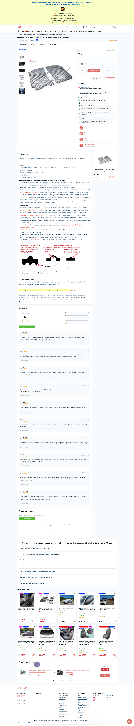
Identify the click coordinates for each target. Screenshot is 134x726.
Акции (99, 31)
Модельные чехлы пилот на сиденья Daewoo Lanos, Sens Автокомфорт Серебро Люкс (87, 643)
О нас (85, 138)
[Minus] (80, 71)
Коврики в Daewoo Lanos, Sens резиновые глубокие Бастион (46, 609)
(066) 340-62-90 (21, 696)
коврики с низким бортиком (38, 302)
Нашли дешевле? (80, 56)
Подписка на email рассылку (82, 708)
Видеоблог (30, 31)
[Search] (83, 27)
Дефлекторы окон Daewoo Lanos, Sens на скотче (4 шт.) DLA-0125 (26, 642)
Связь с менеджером (89, 144)
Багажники (62, 709)
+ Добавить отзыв (27, 327)
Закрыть (114, 12)
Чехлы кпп (61, 703)
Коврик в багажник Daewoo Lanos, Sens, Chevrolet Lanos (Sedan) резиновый (47, 643)
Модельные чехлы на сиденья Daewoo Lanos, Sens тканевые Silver (106, 643)
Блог (71, 31)
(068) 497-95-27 (21, 695)
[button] (22, 53)
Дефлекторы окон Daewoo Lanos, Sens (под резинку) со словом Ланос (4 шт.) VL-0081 (87, 610)
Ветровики (62, 699)
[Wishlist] (34, 595)
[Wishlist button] (113, 50)
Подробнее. (72, 290)
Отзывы (22, 31)
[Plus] (85, 71)
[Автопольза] (41, 687)
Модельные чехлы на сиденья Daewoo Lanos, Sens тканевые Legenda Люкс (66, 643)
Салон (21, 34)
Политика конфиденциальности (83, 705)
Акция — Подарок (82, 697)
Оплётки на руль (63, 711)
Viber (110, 697)
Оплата (86, 127)
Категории (49, 31)
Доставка (86, 132)
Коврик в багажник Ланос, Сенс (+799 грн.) (96, 64)
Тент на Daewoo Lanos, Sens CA (66, 608)
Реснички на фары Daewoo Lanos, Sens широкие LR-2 (107, 609)
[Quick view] (34, 593)
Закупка (80, 713)
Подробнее (64, 721)
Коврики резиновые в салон (29, 34)
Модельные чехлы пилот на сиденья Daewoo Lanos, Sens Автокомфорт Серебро (39, 671)
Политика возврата (82, 702)
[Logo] (22, 27)
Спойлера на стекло (64, 712)
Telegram (111, 695)
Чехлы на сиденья (63, 695)
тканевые (42, 189)
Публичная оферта (82, 700)
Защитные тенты (63, 705)
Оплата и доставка (61, 31)
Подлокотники (62, 697)
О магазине (39, 31)
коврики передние (25, 302)
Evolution (27, 40)
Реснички (61, 707)
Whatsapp (111, 700)
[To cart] (33, 621)
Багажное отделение (64, 714)
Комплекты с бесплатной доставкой (85, 31)
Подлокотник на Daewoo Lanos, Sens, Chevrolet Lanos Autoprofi (26, 609)
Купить (105, 675)
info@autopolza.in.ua (38, 699)
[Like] (27, 342)
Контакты (80, 715)
